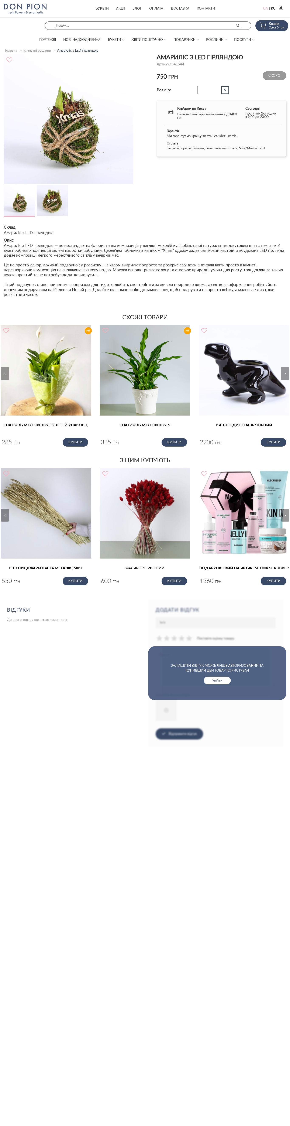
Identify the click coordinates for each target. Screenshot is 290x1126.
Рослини (215, 39)
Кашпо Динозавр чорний (244, 425)
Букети (102, 8)
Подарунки (184, 39)
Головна (11, 50)
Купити (75, 442)
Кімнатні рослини (37, 50)
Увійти (217, 680)
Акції (120, 8)
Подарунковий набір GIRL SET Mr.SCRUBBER (244, 568)
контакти (206, 8)
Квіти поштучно (147, 39)
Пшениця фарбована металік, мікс (46, 568)
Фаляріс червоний (145, 568)
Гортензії (47, 39)
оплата (156, 8)
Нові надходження (82, 39)
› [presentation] (285, 373)
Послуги (242, 39)
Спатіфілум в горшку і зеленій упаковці (46, 425)
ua (265, 8)
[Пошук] (238, 25)
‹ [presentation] (5, 373)
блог (137, 8)
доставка (180, 8)
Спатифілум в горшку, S (145, 425)
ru (273, 8)
